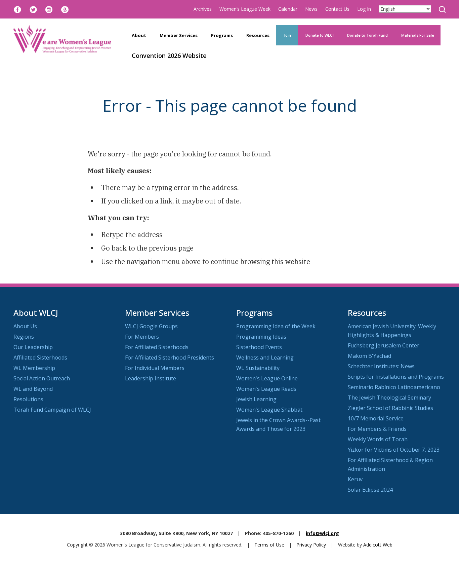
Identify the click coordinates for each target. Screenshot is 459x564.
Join (287, 35)
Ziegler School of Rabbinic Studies (390, 408)
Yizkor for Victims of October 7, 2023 (394, 449)
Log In (364, 9)
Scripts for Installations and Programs (396, 376)
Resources (257, 35)
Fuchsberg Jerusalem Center (383, 345)
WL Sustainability (258, 368)
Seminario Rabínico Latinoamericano (394, 387)
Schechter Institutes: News (381, 366)
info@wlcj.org (322, 533)
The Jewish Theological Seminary (389, 397)
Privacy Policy (311, 544)
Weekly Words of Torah (378, 439)
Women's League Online (267, 378)
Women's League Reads (266, 388)
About (139, 35)
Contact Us (337, 9)
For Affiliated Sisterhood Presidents (169, 357)
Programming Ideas (261, 336)
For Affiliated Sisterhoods (157, 347)
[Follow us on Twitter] (33, 9)
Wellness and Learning (265, 357)
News (311, 9)
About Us (25, 326)
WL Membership (34, 368)
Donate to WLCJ (319, 35)
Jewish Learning (256, 399)
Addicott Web (377, 544)
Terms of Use (269, 544)
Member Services (179, 35)
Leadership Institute (150, 378)
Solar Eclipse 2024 (370, 489)
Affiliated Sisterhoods (40, 357)
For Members (142, 336)
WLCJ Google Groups (151, 326)
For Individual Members (154, 368)
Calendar (287, 9)
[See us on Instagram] (49, 9)
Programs (222, 35)
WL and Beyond (33, 388)
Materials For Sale (417, 35)
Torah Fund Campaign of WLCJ (52, 409)
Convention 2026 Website (169, 55)
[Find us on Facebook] (17, 9)
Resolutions (28, 399)
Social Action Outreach (41, 378)
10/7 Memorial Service (376, 418)
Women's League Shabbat (269, 409)
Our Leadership (33, 347)
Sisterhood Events (259, 347)
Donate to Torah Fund (367, 35)
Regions (23, 336)
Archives (203, 9)
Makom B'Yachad (369, 356)
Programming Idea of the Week (276, 326)
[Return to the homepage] (62, 39)
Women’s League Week (244, 9)
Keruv (355, 479)
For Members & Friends (377, 429)
